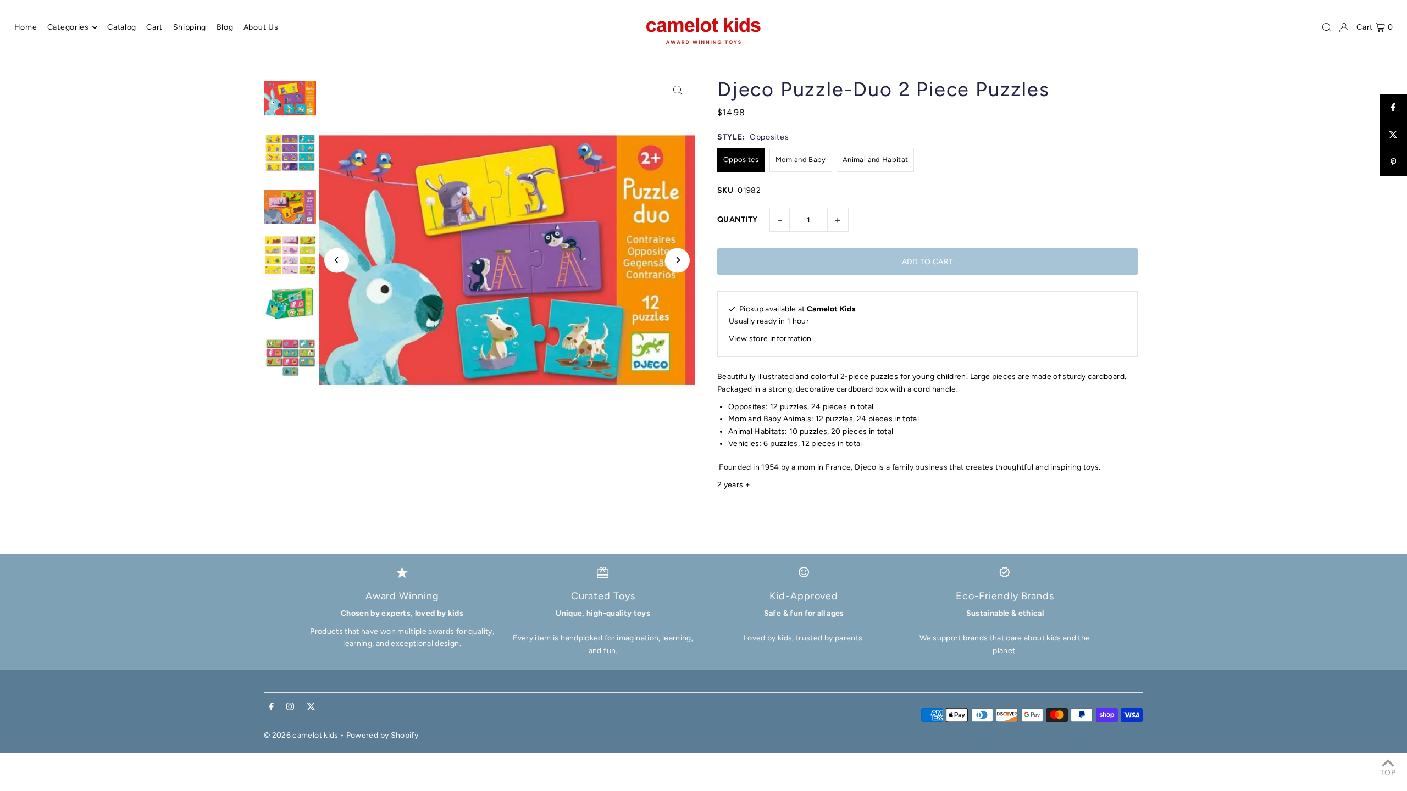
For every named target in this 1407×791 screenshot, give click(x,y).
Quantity (737, 219)
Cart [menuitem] (154, 27)
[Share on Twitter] (1393, 135)
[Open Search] (1326, 27)
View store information (770, 338)
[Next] (677, 260)
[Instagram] (290, 707)
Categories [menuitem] (68, 27)
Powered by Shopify (382, 735)
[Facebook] (271, 707)
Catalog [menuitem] (121, 27)
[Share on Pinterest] (1393, 162)
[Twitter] (311, 707)
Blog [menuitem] (225, 27)
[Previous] (336, 260)
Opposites (740, 159)
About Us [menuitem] (261, 27)
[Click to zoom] (677, 89)
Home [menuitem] (25, 27)
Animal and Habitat (875, 159)
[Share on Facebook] (1393, 107)
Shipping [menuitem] (190, 27)
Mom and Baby (800, 159)
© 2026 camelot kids (301, 735)
